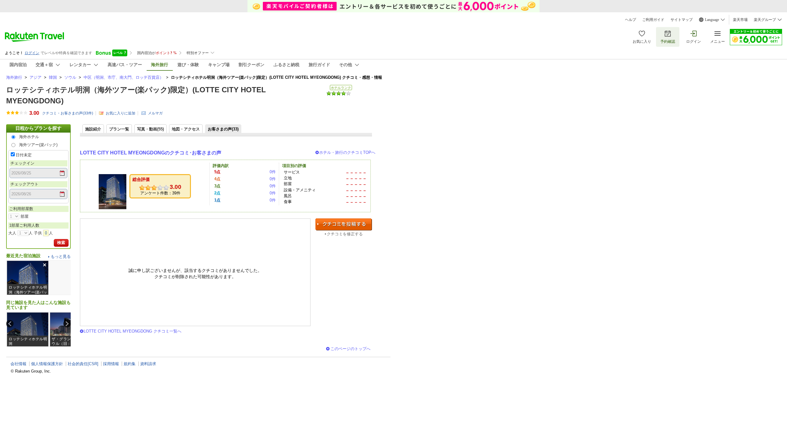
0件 (273, 172)
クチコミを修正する (345, 234)
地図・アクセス (186, 129)
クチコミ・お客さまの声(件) (67, 113)
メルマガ (155, 113)
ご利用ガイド (653, 20)
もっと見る (61, 256)
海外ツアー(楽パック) (38, 144)
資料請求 (148, 363)
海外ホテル (29, 136)
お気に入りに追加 (120, 113)
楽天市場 (740, 20)
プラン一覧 (119, 129)
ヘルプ (630, 20)
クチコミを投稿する (343, 224)
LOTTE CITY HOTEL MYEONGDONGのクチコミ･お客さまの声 (150, 152)
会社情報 (18, 363)
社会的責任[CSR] (83, 363)
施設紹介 (93, 129)
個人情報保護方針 (47, 363)
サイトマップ (681, 20)
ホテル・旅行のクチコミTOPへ (347, 152)
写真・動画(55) (150, 129)
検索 (61, 242)
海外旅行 (14, 77)
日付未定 (24, 155)
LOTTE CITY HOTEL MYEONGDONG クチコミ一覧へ (132, 331)
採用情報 (111, 363)
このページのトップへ (350, 348)
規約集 (130, 363)
